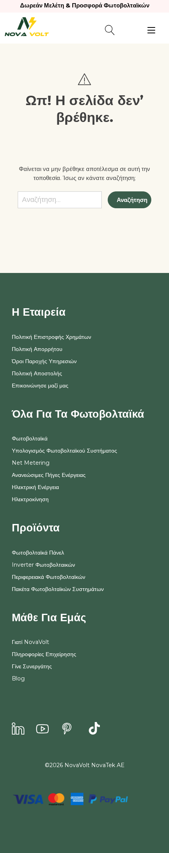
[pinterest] (67, 729)
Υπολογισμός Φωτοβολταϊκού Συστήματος (64, 450)
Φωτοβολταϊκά (30, 438)
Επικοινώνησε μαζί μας (40, 385)
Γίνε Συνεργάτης (32, 666)
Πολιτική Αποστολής (37, 373)
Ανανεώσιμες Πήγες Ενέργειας (49, 474)
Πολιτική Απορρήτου (37, 349)
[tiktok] (94, 729)
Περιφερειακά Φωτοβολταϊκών (48, 576)
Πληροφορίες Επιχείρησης (44, 654)
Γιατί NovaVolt (30, 642)
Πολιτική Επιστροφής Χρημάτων (51, 336)
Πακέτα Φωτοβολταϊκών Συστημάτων (58, 589)
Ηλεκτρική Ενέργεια (35, 487)
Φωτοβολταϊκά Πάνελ (38, 552)
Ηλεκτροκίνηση (30, 499)
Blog (18, 678)
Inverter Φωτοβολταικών (43, 564)
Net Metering (31, 462)
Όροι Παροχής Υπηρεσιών (44, 361)
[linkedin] (18, 729)
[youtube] (42, 729)
